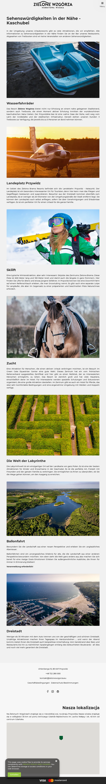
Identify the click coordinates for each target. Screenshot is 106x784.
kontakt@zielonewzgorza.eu (53, 678)
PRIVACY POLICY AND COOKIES (36, 764)
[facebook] (48, 691)
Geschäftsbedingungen (39, 683)
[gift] (57, 691)
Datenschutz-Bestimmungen (64, 683)
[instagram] (52, 691)
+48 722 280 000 (53, 673)
